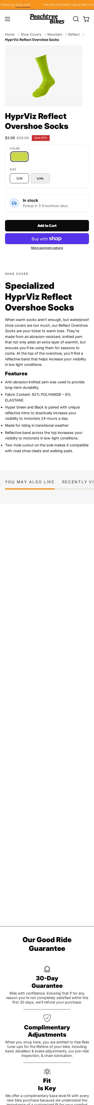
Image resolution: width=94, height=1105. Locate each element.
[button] (75, 18)
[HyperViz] (19, 156)
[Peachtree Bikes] (47, 18)
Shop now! (21, 4)
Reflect (73, 34)
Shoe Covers (31, 34)
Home (10, 34)
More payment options (47, 248)
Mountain (54, 34)
